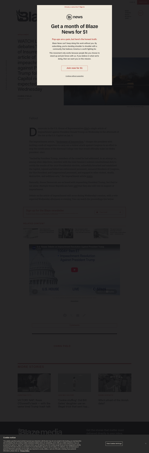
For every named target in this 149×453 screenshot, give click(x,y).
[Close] (146, 443)
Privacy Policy (24, 451)
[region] (74, 444)
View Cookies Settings (114, 443)
